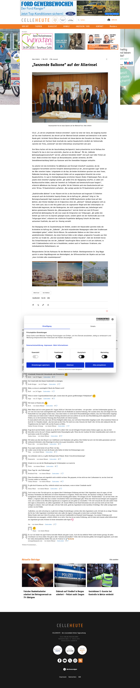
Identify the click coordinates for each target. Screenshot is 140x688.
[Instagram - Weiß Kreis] (75, 661)
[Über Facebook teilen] (33, 305)
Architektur (46, 292)
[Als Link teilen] (43, 305)
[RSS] (80, 661)
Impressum (62, 677)
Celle (48, 298)
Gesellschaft (36, 298)
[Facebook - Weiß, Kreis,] (59, 661)
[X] (70, 661)
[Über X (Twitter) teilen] (38, 305)
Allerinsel (36, 292)
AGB (79, 677)
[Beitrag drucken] (48, 305)
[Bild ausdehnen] (44, 273)
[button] (67, 26)
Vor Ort (43, 298)
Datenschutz (72, 677)
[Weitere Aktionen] (106, 59)
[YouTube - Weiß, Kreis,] (65, 661)
